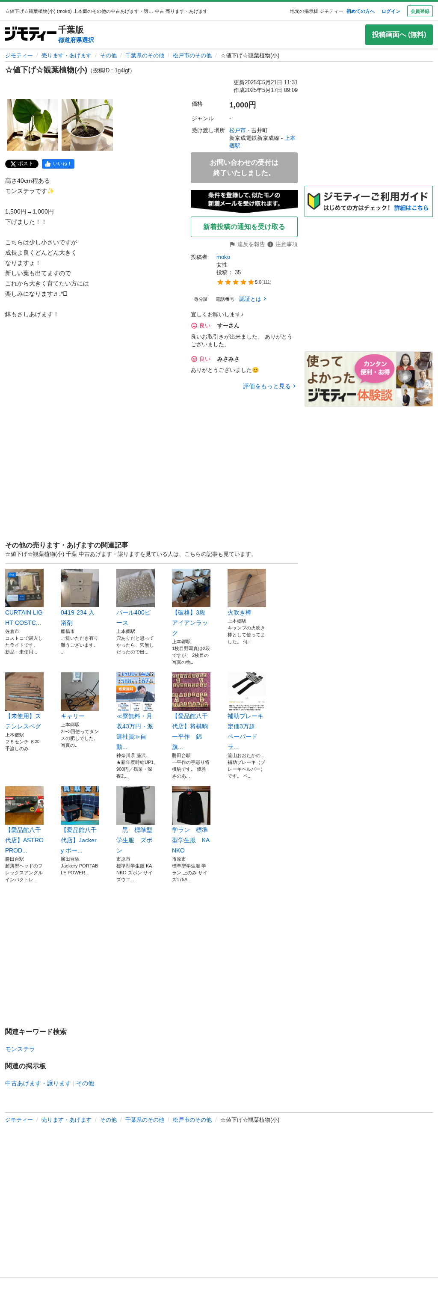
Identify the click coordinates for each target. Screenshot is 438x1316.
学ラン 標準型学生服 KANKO (191, 840)
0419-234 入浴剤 (78, 617)
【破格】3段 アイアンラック (191, 622)
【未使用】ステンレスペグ (23, 721)
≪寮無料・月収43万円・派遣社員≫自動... (134, 731)
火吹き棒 (240, 612)
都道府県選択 (76, 39)
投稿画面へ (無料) (399, 34)
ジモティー (19, 55)
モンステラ (20, 1049)
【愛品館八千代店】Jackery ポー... (79, 840)
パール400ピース (133, 617)
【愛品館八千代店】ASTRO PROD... (24, 840)
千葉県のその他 (144, 55)
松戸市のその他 (192, 55)
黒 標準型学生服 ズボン (134, 840)
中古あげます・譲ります (38, 1083)
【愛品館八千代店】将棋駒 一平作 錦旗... (191, 731)
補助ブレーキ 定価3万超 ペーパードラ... (247, 731)
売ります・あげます (66, 55)
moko (223, 257)
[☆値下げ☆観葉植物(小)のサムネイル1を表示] (32, 125)
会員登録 (420, 11)
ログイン (391, 11)
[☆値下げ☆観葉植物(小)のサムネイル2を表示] (87, 125)
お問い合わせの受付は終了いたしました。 (244, 167)
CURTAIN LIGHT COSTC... (24, 617)
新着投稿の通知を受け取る (244, 226)
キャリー (73, 716)
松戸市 (237, 130)
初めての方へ (360, 11)
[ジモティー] (30, 34)
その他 (108, 55)
